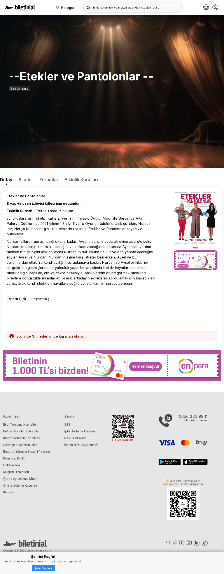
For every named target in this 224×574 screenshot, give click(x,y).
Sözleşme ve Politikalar (20, 445)
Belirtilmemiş (19, 88)
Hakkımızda (11, 465)
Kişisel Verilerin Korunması (21, 438)
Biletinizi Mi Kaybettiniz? (81, 445)
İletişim (8, 492)
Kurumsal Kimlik (14, 458)
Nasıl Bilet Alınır (75, 438)
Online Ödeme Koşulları (20, 485)
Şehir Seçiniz (43, 568)
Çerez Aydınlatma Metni (20, 478)
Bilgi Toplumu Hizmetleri (20, 424)
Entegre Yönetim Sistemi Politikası (27, 451)
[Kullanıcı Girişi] (215, 8)
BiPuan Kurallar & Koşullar (21, 431)
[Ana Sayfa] (19, 8)
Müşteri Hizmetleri (16, 472)
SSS (67, 424)
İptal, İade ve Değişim (80, 431)
